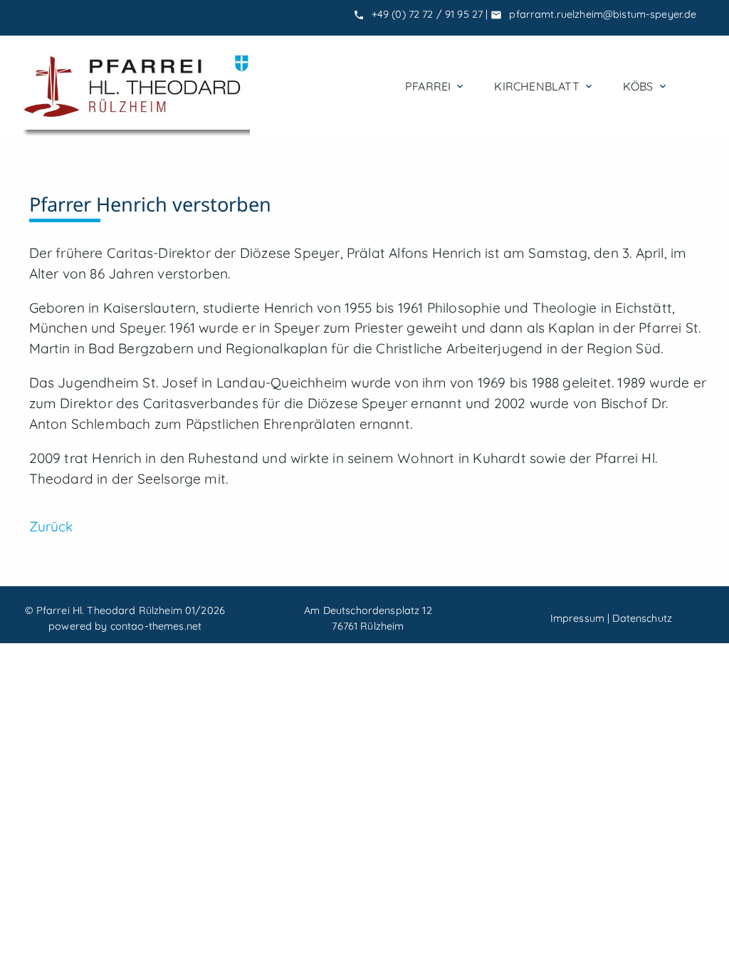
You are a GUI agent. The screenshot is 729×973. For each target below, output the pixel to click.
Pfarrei (435, 86)
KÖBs (645, 86)
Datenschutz (642, 618)
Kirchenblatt (544, 86)
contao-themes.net (155, 626)
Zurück (51, 526)
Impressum (577, 618)
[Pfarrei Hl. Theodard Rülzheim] (136, 86)
